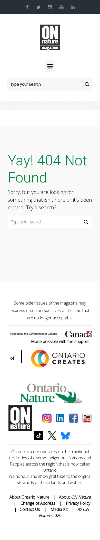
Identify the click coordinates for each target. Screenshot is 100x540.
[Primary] (50, 66)
